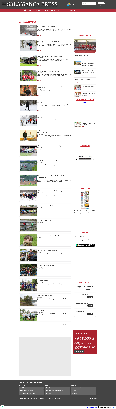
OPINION (47, 10)
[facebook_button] (74, 10)
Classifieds (61, 10)
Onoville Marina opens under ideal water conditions (52, 161)
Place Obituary (49, 393)
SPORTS (34, 10)
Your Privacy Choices (105, 407)
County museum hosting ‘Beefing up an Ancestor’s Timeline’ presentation (88, 63)
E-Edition (69, 10)
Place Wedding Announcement (27, 393)
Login (101, 5)
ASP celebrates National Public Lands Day (49, 146)
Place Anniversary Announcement (54, 390)
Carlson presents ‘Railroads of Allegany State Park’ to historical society (52, 131)
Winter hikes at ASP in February (46, 116)
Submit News (22, 388)
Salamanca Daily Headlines (83, 295)
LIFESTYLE (54, 10)
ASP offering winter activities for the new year (50, 191)
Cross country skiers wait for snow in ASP (49, 101)
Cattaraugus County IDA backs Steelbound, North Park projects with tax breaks (89, 72)
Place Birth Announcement (52, 388)
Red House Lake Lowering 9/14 (46, 295)
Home (20, 19)
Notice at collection (92, 407)
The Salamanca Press (30, 398)
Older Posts (65, 325)
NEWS (28, 10)
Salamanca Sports (80, 311)
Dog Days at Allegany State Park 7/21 (48, 236)
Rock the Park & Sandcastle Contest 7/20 (49, 250)
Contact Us (74, 393)
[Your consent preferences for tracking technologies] (2, 406)
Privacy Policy (57, 398)
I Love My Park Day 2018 (44, 280)
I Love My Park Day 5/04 (44, 221)
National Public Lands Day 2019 (46, 206)
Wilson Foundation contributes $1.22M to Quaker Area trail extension (52, 176)
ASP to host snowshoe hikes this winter (48, 41)
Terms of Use (51, 398)
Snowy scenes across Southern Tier (47, 26)
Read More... (40, 35)
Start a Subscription (77, 388)
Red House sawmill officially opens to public (49, 56)
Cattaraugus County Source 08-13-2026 (88, 124)
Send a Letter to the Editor (26, 390)
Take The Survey (79, 351)
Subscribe (101, 3)
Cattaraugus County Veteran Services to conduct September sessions (83, 80)
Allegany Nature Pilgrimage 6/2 (46, 265)
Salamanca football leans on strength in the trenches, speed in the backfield (84, 54)
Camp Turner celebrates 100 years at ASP (49, 71)
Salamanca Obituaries (82, 303)
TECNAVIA (95, 398)
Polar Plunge (40, 310)
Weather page (71, 5)
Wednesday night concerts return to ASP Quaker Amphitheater (51, 86)
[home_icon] (24, 10)
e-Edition (74, 390)
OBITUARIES (41, 10)
